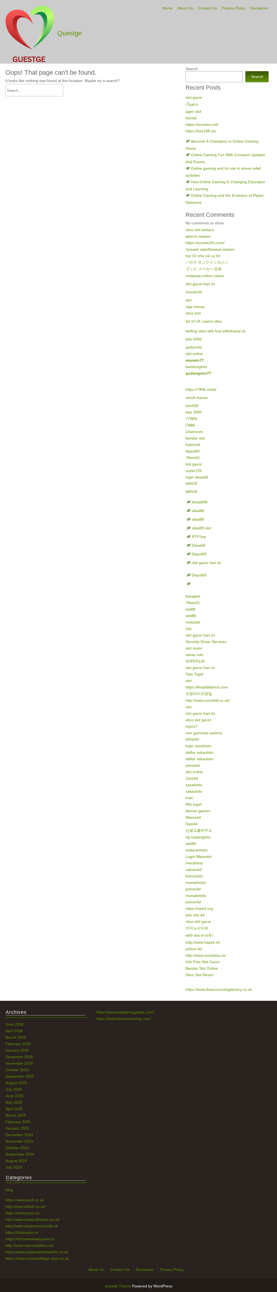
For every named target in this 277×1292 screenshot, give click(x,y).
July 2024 (13, 1167)
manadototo (196, 882)
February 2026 (18, 1043)
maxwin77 (195, 360)
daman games (198, 810)
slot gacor (194, 97)
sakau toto (194, 654)
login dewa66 (197, 477)
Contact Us (207, 8)
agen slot (193, 111)
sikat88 (198, 510)
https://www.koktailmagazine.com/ (125, 1012)
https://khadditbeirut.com (207, 687)
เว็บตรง (192, 104)
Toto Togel (194, 674)
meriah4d (194, 292)
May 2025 (13, 1102)
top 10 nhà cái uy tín (203, 255)
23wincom (194, 431)
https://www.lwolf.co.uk (24, 1200)
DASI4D (192, 739)
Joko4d (192, 778)
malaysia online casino (205, 275)
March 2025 (15, 1115)
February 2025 (18, 1121)
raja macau (195, 306)
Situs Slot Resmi (199, 974)
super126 (194, 470)
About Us (185, 8)
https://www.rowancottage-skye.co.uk (37, 1258)
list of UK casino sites (204, 321)
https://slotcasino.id (21, 1232)
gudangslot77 (198, 373)
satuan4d (194, 869)
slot (189, 300)
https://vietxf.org (199, 908)
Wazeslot (193, 817)
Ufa (189, 628)
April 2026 (14, 1030)
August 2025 (16, 1082)
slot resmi (194, 648)
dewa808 (199, 502)
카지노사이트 (197, 928)
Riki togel (193, 804)
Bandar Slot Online (202, 968)
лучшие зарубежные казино (210, 249)
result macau (197, 397)
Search (192, 68)
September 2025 (19, 1076)
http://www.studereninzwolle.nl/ (31, 1226)
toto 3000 (194, 412)
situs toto (193, 313)
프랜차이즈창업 (199, 693)
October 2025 (17, 1069)
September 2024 (19, 1154)
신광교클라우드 (199, 830)
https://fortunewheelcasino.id (29, 1239)
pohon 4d (194, 948)
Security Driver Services (206, 641)
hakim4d (193, 444)
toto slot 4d (195, 915)
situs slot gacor (198, 719)
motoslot (193, 622)
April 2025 (14, 1108)
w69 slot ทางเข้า (199, 935)
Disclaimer (259, 8)
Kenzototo (194, 876)
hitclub (191, 118)
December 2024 (19, 1134)
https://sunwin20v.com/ (205, 242)
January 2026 (17, 1050)
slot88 (191, 615)
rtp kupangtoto (198, 837)
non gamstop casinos (204, 732)
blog (9, 1189)
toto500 (192, 405)
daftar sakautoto (199, 752)
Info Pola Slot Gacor (203, 961)
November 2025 (19, 1063)
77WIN (191, 418)
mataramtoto (196, 850)
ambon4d (194, 347)
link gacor (194, 464)
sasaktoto (194, 784)
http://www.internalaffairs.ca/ (29, 1245)
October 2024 (17, 1147)
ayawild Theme (118, 1286)
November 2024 (19, 1141)
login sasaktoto (198, 745)
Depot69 (199, 554)
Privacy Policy (233, 8)
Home (167, 8)
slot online (194, 353)
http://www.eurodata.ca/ (206, 955)
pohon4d (193, 889)
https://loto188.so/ (201, 131)
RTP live (199, 536)
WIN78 (191, 483)
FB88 (190, 425)
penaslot (193, 765)
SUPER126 (195, 661)
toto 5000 (194, 339)
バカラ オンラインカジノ (207, 262)
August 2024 (16, 1160)
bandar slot (195, 438)
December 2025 (19, 1056)
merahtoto (194, 863)
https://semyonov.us (22, 1213)
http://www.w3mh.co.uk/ (25, 1206)
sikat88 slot (201, 528)
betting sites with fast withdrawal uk (216, 331)
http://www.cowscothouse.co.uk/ (32, 1219)
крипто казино (198, 236)
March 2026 (15, 1037)
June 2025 (14, 1095)
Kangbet (193, 596)
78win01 (193, 457)
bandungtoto (196, 366)
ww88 (190, 609)
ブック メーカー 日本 (204, 269)
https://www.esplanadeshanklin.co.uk (36, 1252)
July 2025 (13, 1089)
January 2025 (17, 1128)
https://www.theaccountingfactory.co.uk (219, 989)
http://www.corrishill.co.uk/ (208, 700)
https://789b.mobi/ (201, 389)
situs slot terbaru (200, 229)
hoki (189, 797)
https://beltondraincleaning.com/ (123, 1018)
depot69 (193, 451)
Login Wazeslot (199, 856)
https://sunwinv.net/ (202, 124)
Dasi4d (191, 823)
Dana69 (198, 545)
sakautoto (194, 791)
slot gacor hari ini (200, 283)
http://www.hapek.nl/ (203, 942)
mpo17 (191, 726)
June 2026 (14, 1024)
